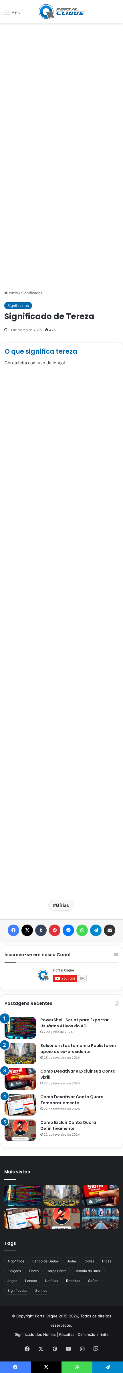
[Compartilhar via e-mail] (109, 930)
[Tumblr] (41, 930)
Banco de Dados (45, 1261)
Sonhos (41, 1290)
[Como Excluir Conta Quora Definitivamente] (20, 1130)
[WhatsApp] (82, 930)
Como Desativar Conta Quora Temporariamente (72, 1100)
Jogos (12, 1281)
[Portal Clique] (61, 11)
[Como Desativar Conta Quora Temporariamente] (20, 1105)
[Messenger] (68, 930)
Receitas (73, 1281)
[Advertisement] (61, 91)
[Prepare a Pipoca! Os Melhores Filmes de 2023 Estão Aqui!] (100, 1218)
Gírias (62, 905)
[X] (27, 930)
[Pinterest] (54, 930)
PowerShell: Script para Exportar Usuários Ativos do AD (74, 1023)
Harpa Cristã (57, 1271)
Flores (34, 1271)
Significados (32, 293)
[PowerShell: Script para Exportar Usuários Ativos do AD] (20, 1028)
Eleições (14, 1271)
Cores (89, 1261)
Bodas (72, 1261)
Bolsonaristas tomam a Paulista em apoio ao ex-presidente (78, 1048)
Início (13, 293)
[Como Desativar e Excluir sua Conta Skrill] (20, 1079)
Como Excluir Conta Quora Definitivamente (68, 1125)
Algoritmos (15, 1261)
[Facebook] (13, 930)
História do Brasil (88, 1271)
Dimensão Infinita (93, 1334)
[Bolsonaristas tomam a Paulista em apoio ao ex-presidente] (20, 1053)
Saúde (93, 1281)
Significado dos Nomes (35, 1334)
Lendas (31, 1281)
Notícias (51, 1281)
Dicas (106, 1261)
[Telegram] (96, 930)
